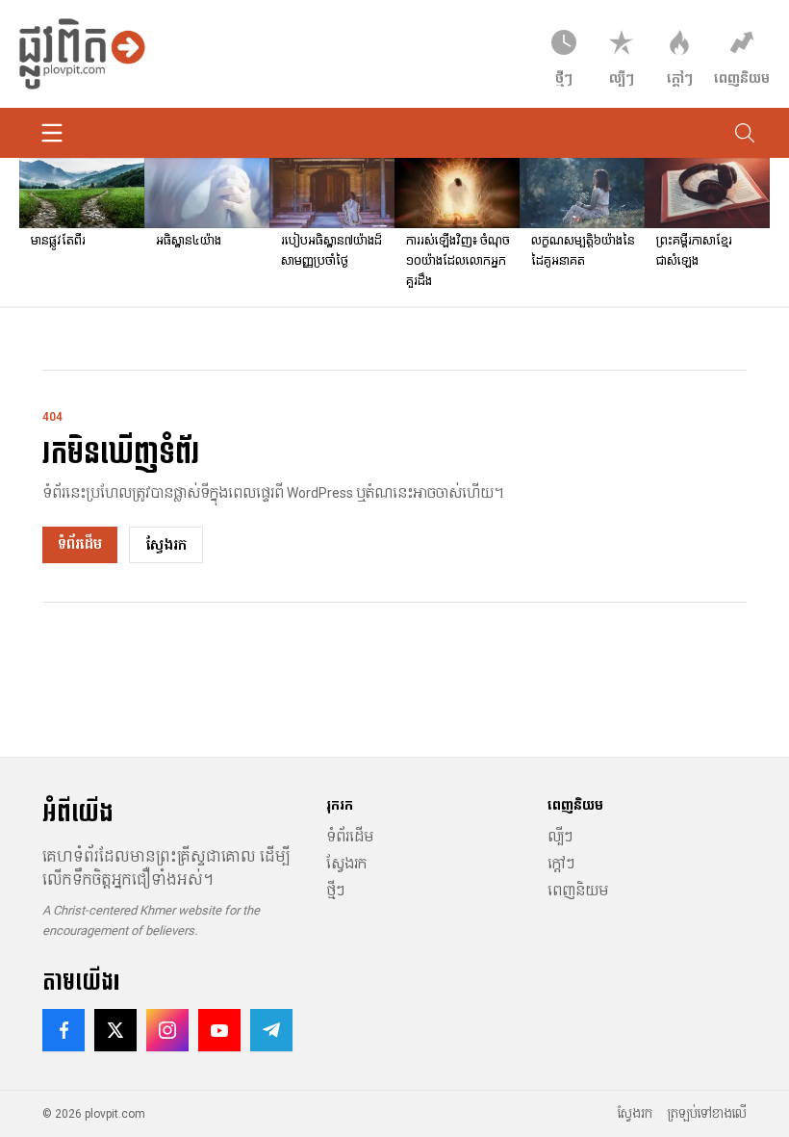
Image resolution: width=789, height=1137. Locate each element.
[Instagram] (167, 1030)
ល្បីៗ (560, 836)
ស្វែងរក (166, 545)
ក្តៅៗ (560, 863)
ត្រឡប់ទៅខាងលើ (707, 1114)
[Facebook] (63, 1030)
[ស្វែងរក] (745, 133)
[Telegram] (271, 1030)
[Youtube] (219, 1030)
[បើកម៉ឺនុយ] (52, 133)
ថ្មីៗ (335, 890)
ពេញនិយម (577, 890)
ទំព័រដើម (80, 544)
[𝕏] (115, 1030)
